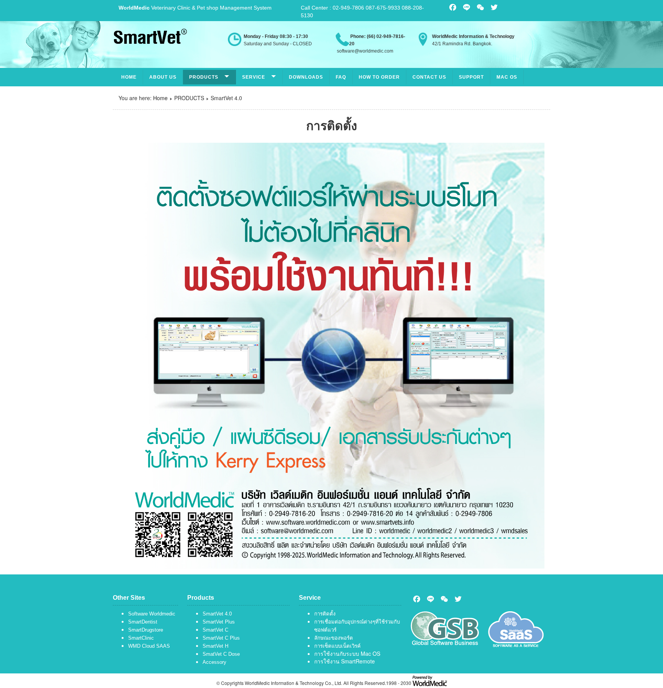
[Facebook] (417, 599)
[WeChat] (444, 599)
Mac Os (506, 77)
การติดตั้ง (325, 614)
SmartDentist (142, 622)
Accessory (214, 662)
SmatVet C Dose (221, 654)
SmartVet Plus (219, 622)
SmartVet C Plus (221, 638)
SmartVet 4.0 (217, 614)
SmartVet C (215, 630)
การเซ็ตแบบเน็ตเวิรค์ (337, 646)
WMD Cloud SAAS (149, 646)
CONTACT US (429, 77)
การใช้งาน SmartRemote (344, 661)
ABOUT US (162, 77)
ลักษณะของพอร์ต (333, 638)
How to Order (379, 77)
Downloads (306, 77)
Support (471, 77)
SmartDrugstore (145, 630)
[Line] (430, 599)
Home (129, 77)
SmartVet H (215, 646)
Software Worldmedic (151, 614)
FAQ (341, 77)
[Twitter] (458, 599)
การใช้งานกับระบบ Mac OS (347, 653)
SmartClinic (141, 638)
